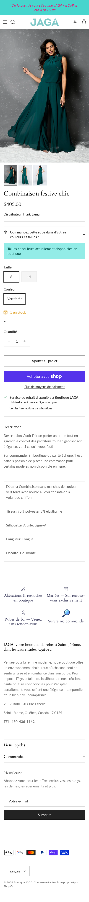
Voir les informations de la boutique (31, 408)
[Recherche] (15, 22)
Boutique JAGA (23, 882)
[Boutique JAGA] (44, 22)
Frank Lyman (32, 214)
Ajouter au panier (44, 361)
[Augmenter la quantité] (26, 341)
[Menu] (5, 22)
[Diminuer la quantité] (8, 341)
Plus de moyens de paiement (44, 387)
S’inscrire (44, 815)
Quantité (10, 332)
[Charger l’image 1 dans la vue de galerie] (44, 96)
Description (12, 427)
